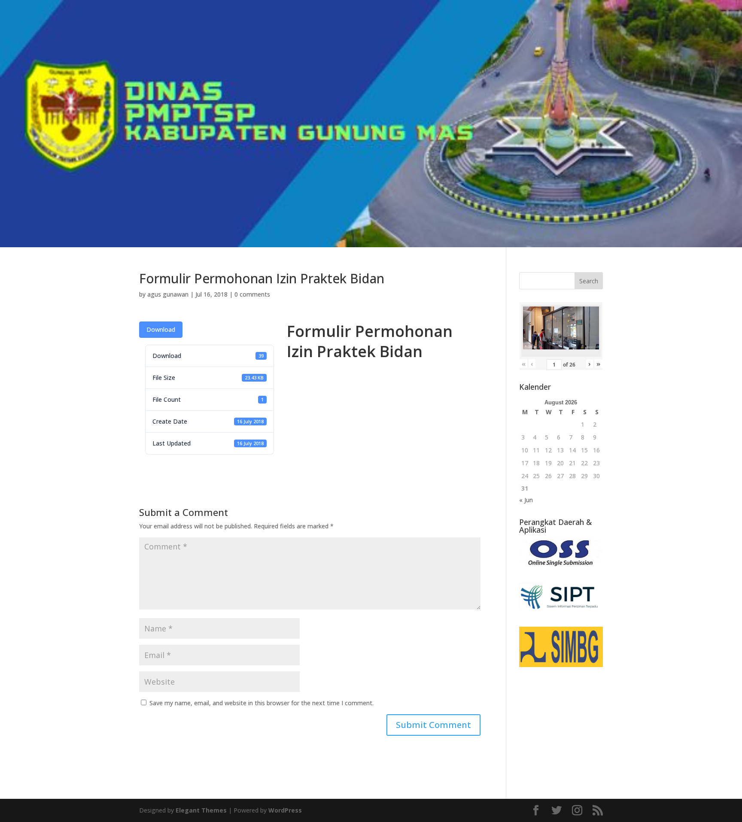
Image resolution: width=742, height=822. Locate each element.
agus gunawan (168, 294)
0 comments (252, 294)
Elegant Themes (201, 810)
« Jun (526, 500)
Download (160, 329)
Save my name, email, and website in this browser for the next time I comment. (261, 703)
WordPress (285, 810)
